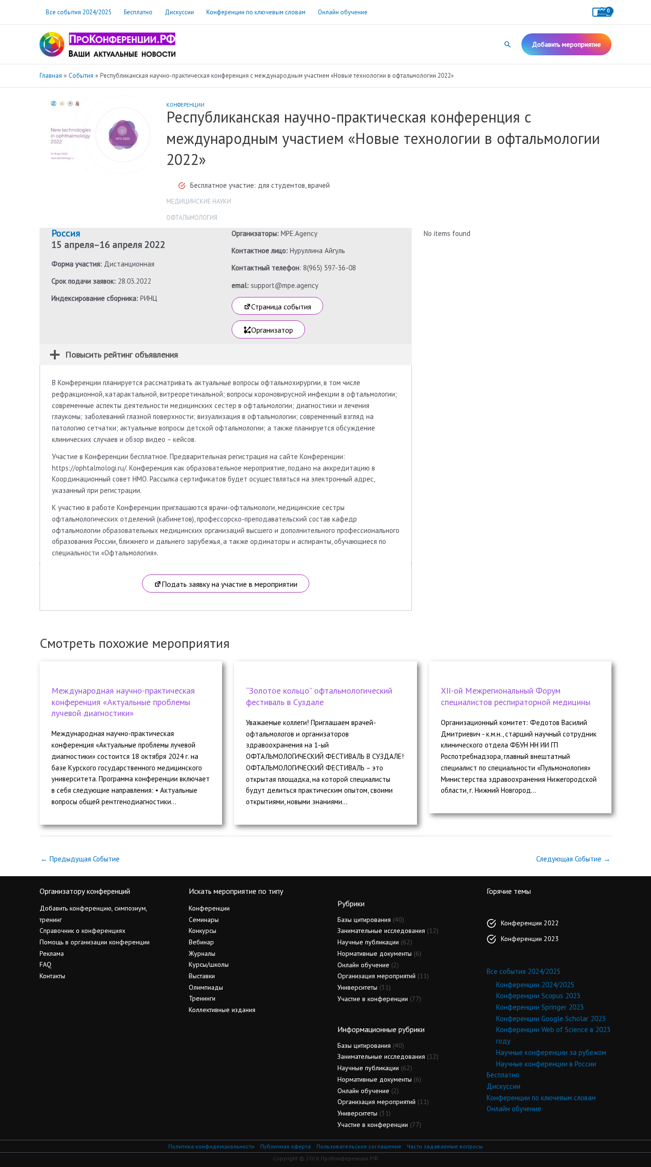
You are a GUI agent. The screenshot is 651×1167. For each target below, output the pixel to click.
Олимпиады (206, 987)
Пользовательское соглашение (358, 1146)
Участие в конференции (372, 998)
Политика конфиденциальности (211, 1146)
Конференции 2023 (530, 938)
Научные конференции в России (546, 1063)
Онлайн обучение (342, 12)
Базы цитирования (364, 919)
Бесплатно (138, 12)
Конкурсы (202, 930)
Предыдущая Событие (80, 858)
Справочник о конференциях (82, 930)
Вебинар (201, 942)
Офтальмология (191, 218)
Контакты (52, 976)
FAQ (45, 964)
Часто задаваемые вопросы (445, 1146)
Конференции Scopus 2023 (538, 995)
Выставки (202, 976)
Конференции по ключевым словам (255, 12)
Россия (65, 233)
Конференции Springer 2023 (540, 1007)
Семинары (204, 919)
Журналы (202, 953)
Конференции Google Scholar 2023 (551, 1018)
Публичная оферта (285, 1146)
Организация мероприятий (376, 976)
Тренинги (202, 998)
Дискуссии (179, 12)
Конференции (185, 105)
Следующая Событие (573, 858)
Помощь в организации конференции (95, 942)
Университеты (357, 987)
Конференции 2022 (530, 923)
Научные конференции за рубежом (551, 1052)
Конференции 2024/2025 (535, 984)
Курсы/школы (209, 964)
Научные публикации (368, 942)
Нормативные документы (374, 953)
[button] (507, 44)
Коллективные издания (222, 1009)
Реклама (52, 953)
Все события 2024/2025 (79, 12)
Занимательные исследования (381, 930)
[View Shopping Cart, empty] (601, 12)
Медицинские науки (198, 201)
